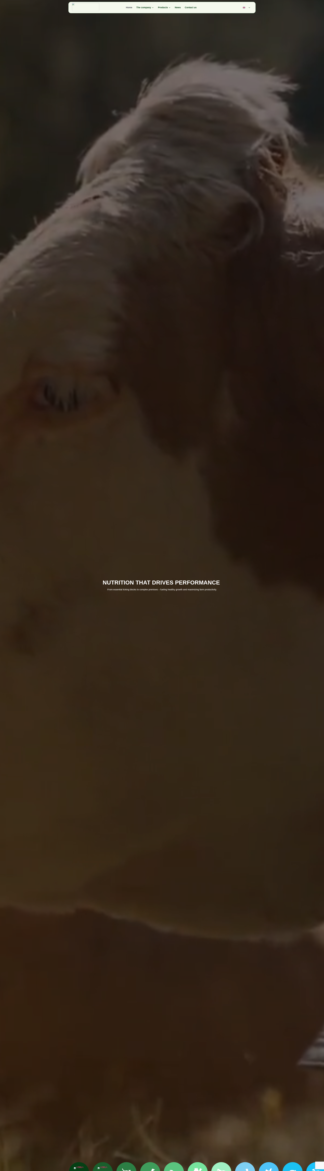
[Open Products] (169, 7)
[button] (247, 7)
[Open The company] (153, 7)
